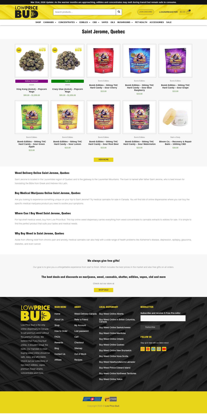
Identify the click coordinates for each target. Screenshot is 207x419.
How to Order (61, 331)
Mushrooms (123, 22)
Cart (76, 337)
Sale (169, 22)
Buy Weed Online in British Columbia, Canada (117, 321)
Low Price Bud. (112, 406)
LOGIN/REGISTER (168, 12)
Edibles (83, 22)
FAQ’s (57, 337)
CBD (95, 22)
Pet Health (141, 22)
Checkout (79, 343)
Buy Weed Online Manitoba (112, 333)
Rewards (59, 343)
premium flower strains (32, 369)
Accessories (157, 22)
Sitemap (78, 348)
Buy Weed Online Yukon (110, 379)
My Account (80, 325)
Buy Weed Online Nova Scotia (113, 356)
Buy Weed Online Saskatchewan (115, 328)
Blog (57, 348)
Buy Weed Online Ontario (111, 339)
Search (119, 12)
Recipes (78, 360)
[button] (103, 290)
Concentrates (66, 22)
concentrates (27, 373)
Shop (38, 22)
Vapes (105, 22)
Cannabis (48, 22)
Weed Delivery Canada (85, 314)
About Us (59, 320)
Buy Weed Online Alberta (111, 314)
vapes (42, 365)
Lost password (81, 331)
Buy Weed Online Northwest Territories (117, 374)
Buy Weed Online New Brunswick (115, 351)
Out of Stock (80, 354)
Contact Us (60, 354)
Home (57, 314)
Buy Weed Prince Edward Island (114, 368)
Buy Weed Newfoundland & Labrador (117, 362)
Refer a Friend (81, 320)
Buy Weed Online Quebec (111, 345)
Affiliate (58, 360)
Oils (113, 22)
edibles (34, 365)
